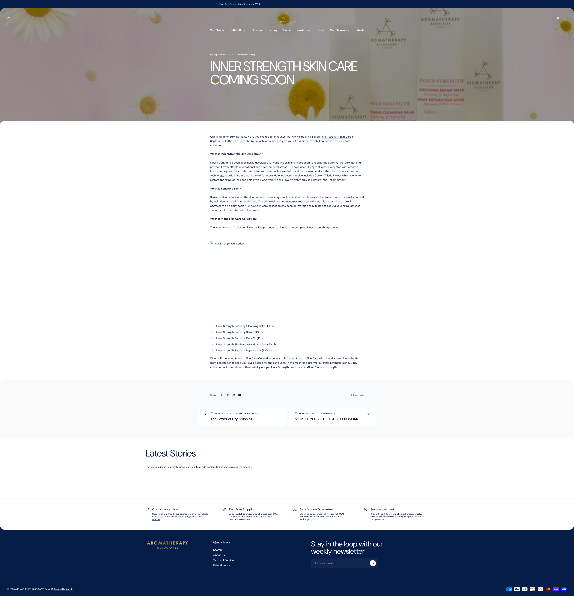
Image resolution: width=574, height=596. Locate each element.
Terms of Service (223, 560)
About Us (219, 555)
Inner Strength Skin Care (336, 136)
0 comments (358, 395)
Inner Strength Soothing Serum (235, 332)
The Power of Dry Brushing (232, 419)
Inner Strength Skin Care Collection (249, 358)
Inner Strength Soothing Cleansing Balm (240, 326)
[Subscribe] (373, 563)
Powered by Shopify (64, 589)
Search (217, 550)
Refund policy (221, 565)
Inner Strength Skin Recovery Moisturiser (241, 344)
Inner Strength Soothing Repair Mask (239, 350)
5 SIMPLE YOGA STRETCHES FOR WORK (326, 419)
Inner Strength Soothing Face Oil (236, 338)
